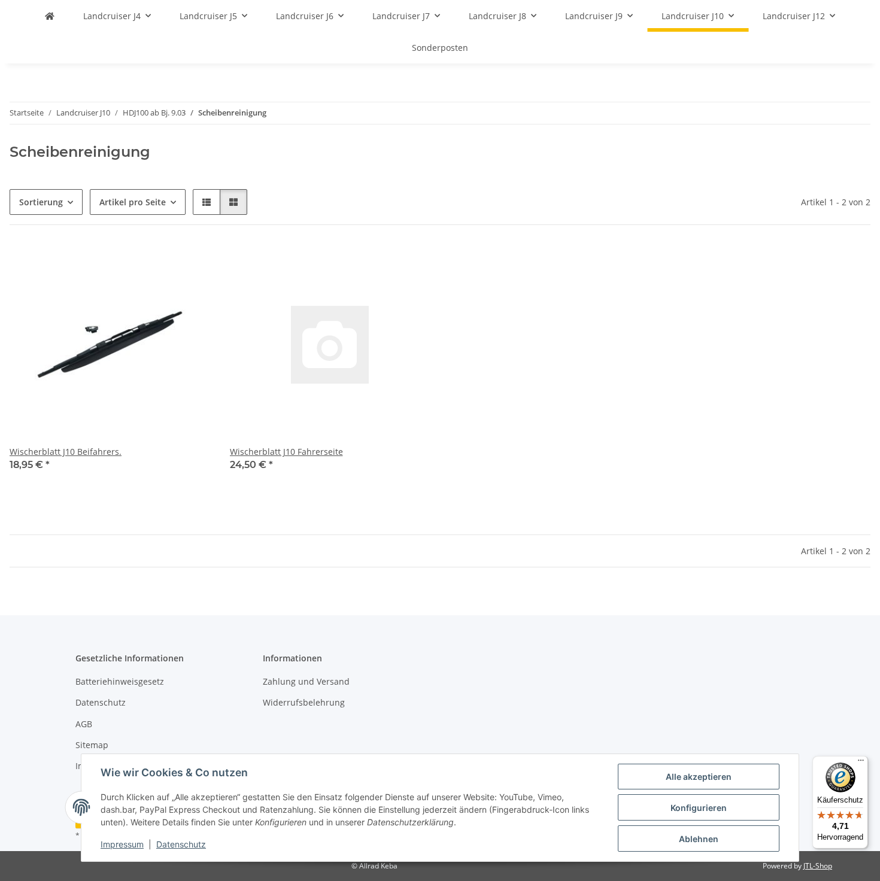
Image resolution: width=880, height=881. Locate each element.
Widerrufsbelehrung (304, 702)
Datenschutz (181, 844)
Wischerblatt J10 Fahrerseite (286, 451)
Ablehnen (698, 839)
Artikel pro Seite (132, 202)
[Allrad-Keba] (50, 16)
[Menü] (861, 763)
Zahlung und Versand (306, 681)
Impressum (122, 844)
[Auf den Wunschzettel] (190, 264)
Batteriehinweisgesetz (119, 681)
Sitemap (91, 745)
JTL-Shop (817, 866)
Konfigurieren (698, 808)
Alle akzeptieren (699, 776)
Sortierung (41, 202)
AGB (83, 724)
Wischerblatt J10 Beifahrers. (66, 451)
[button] (206, 202)
